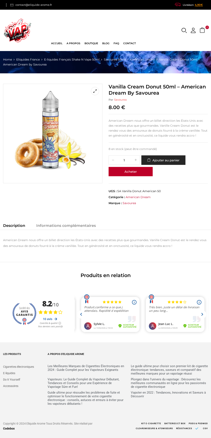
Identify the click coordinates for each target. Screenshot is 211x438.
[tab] (14, 226)
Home (7, 59)
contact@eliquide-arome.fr (33, 4)
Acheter (130, 172)
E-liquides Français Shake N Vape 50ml (72, 59)
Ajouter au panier (165, 160)
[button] (203, 30)
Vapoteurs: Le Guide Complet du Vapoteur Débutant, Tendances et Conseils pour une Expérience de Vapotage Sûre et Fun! (83, 383)
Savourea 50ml (114, 59)
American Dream (142, 59)
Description (14, 225)
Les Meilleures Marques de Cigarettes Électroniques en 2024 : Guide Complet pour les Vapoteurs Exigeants (86, 368)
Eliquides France (28, 59)
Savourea (120, 99)
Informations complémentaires (66, 225)
